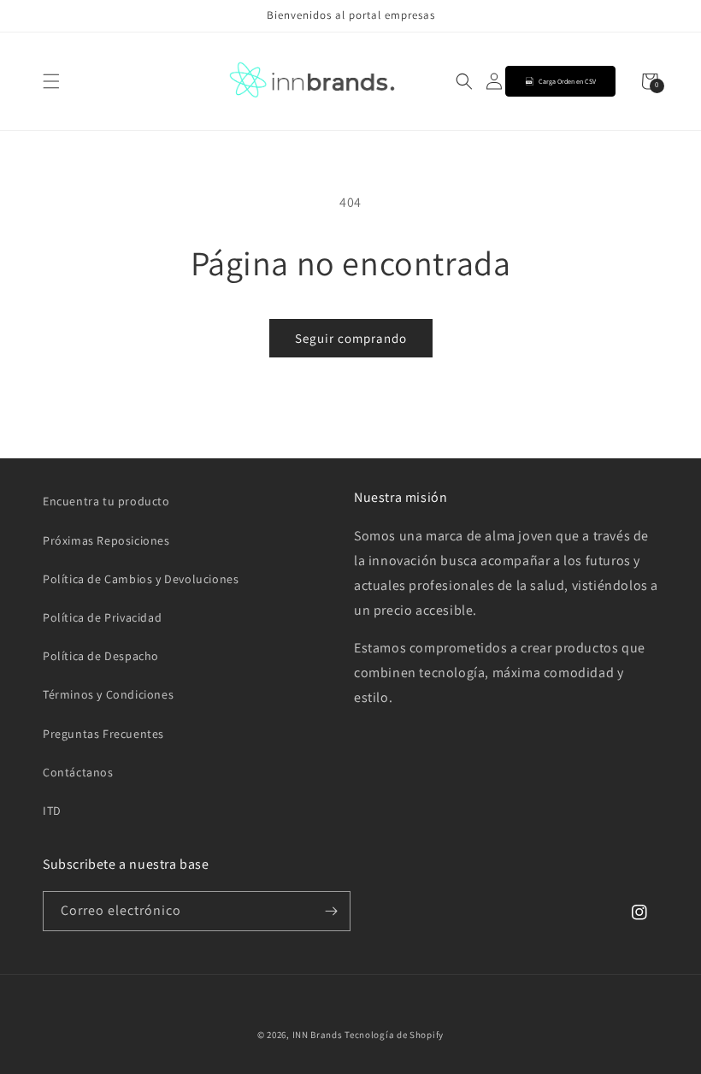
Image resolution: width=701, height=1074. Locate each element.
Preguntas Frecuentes (103, 733)
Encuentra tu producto (106, 501)
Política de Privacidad (102, 617)
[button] (51, 81)
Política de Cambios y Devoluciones (141, 579)
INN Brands (317, 1035)
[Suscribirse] (331, 911)
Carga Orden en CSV (567, 81)
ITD (52, 810)
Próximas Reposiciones (106, 540)
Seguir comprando (351, 338)
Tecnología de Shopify (394, 1035)
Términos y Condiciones (108, 694)
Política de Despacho (101, 656)
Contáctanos (78, 772)
